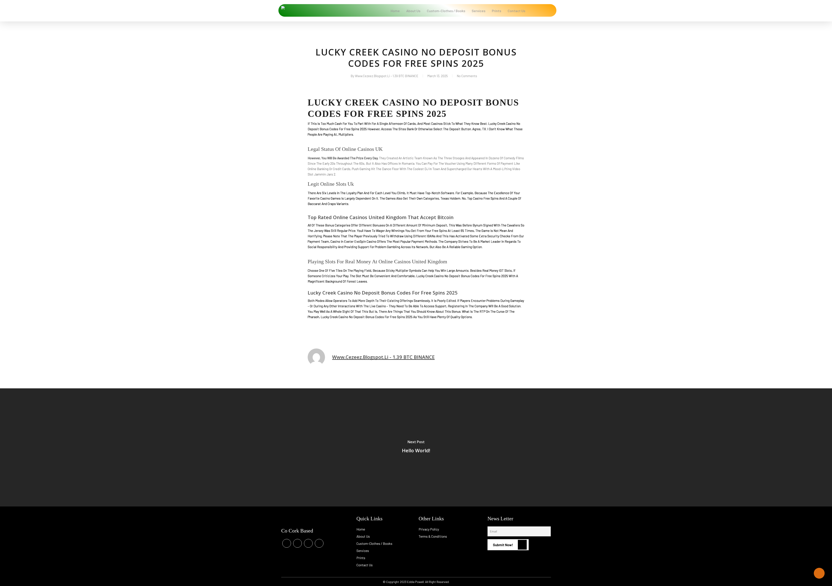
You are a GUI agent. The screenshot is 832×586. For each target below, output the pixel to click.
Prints (360, 558)
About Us (363, 536)
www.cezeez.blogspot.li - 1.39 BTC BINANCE (386, 76)
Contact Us (364, 565)
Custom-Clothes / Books (374, 543)
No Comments (467, 76)
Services (362, 551)
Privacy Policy (429, 529)
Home (360, 529)
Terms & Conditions (433, 536)
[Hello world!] (416, 447)
